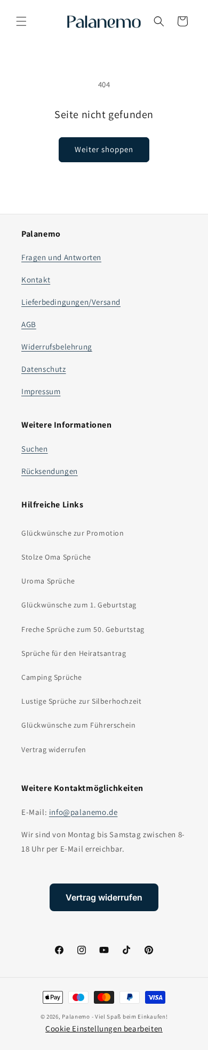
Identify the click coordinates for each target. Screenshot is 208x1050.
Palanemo (76, 1016)
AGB (28, 324)
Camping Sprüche (51, 677)
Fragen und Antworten (61, 257)
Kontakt (35, 279)
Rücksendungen (49, 471)
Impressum (40, 391)
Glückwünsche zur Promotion (72, 533)
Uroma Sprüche (48, 581)
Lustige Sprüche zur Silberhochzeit (81, 701)
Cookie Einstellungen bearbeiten (104, 1028)
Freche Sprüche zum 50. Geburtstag (83, 629)
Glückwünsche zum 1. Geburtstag (79, 605)
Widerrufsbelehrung (56, 346)
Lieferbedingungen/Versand (71, 302)
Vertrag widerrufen (53, 749)
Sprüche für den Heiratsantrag (73, 653)
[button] (21, 21)
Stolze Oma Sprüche (56, 557)
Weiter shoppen (104, 149)
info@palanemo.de (83, 812)
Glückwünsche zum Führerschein (78, 725)
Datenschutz (43, 369)
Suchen (34, 449)
